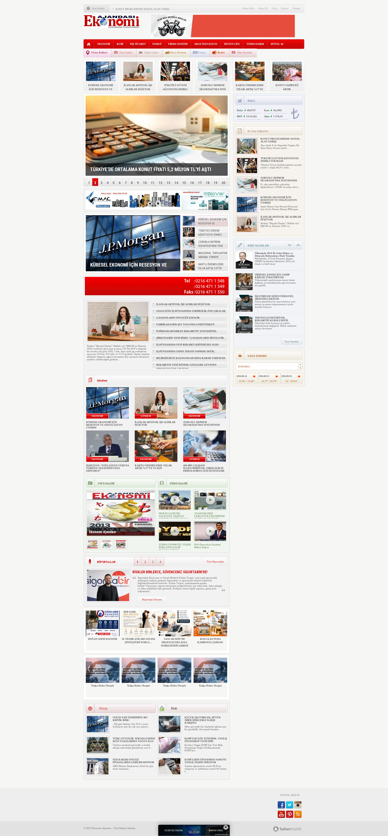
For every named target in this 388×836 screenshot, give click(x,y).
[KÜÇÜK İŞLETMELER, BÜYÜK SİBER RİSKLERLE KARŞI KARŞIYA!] (169, 731)
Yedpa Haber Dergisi (102, 685)
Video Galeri (151, 52)
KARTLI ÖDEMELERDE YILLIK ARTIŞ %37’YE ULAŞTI (153, 466)
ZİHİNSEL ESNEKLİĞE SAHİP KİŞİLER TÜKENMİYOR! (272, 276)
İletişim (296, 8)
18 (207, 183)
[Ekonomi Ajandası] (92, 547)
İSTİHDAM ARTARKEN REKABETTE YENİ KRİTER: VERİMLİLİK (186, 333)
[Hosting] (276, 829)
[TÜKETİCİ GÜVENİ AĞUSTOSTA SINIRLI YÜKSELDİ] (247, 172)
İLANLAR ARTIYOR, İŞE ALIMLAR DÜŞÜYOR (183, 304)
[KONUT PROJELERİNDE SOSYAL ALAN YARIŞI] (247, 152)
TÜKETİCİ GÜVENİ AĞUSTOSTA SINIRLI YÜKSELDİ (279, 159)
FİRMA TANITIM (177, 44)
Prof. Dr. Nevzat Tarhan (244, 287)
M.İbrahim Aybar (244, 266)
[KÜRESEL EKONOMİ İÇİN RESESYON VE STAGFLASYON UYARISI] (133, 243)
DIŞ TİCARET (138, 44)
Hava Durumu (178, 52)
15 (184, 183)
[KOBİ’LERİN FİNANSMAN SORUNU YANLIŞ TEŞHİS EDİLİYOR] (169, 773)
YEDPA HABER (255, 44)
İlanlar (221, 52)
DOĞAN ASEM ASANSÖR (102, 639)
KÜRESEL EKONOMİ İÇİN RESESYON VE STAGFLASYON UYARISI (104, 425)
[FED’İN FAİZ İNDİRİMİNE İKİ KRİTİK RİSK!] (97, 731)
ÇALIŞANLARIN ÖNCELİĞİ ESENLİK (178, 317)
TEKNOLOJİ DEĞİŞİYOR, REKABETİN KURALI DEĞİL (272, 319)
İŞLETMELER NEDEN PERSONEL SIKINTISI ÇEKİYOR (274, 297)
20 (223, 183)
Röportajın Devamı (152, 599)
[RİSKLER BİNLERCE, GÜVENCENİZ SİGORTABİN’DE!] (108, 600)
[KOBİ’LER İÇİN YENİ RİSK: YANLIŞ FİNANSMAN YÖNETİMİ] (169, 752)
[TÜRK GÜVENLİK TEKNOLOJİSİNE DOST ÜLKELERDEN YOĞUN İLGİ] (97, 752)
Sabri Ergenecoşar (244, 309)
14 (176, 183)
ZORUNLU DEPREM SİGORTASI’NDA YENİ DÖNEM (201, 423)
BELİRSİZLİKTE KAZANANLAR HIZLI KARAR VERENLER (190, 358)
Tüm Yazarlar (244, 52)
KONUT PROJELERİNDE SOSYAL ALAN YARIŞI (142, 9)
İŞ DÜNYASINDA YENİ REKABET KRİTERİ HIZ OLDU (187, 344)
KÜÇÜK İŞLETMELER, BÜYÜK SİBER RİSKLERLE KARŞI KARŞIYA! (203, 720)
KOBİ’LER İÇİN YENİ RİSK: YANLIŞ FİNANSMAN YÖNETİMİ (206, 740)
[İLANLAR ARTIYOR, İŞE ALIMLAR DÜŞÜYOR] (247, 230)
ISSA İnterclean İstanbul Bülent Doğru (207, 546)
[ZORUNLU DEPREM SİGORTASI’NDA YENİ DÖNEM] (247, 191)
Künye (284, 8)
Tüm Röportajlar (215, 561)
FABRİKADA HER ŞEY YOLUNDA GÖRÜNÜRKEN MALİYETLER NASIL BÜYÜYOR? (185, 326)
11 (152, 183)
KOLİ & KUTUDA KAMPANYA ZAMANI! (210, 641)
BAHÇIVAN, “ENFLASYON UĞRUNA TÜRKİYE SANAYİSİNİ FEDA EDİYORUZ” (107, 468)
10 (145, 183)
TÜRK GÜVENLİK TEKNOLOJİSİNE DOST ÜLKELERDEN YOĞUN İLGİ (134, 740)
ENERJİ (156, 44)
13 (168, 183)
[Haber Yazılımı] (292, 829)
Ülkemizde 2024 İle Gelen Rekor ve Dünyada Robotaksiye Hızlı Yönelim (274, 254)
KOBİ (120, 44)
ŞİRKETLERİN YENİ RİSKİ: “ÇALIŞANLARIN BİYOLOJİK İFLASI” (190, 340)
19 (215, 183)
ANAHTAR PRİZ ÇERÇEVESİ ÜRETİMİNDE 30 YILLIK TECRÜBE (209, 516)
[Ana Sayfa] (89, 44)
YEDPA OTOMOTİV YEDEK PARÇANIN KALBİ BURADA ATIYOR (175, 547)
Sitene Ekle (248, 8)
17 (200, 183)
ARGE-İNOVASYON (205, 44)
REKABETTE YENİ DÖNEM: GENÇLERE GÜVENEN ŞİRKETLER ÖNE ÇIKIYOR (186, 366)
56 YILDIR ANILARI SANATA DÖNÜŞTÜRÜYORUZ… (138, 641)
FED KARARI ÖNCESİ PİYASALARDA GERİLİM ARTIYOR (133, 761)
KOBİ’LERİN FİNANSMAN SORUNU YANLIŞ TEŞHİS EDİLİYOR (206, 761)
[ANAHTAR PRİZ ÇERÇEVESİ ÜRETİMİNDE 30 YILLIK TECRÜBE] (210, 508)
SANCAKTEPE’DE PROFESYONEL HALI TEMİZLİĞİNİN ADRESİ (174, 642)
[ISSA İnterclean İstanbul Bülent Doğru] (210, 539)
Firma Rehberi (99, 52)
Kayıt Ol (263, 8)
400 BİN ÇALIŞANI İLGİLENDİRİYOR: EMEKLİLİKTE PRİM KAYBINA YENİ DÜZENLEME (204, 468)
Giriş (274, 8)
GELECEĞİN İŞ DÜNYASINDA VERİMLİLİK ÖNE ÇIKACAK (191, 311)
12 (160, 183)
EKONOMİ (103, 44)
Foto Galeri (125, 52)
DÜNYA (275, 44)
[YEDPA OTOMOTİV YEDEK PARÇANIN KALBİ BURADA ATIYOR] (175, 539)
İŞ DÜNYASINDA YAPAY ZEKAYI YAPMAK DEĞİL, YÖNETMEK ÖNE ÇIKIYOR (185, 353)
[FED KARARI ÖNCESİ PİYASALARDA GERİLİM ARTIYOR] (97, 773)
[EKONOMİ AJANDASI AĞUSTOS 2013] (106, 547)
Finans (201, 52)
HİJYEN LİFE (232, 44)
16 (192, 183)
